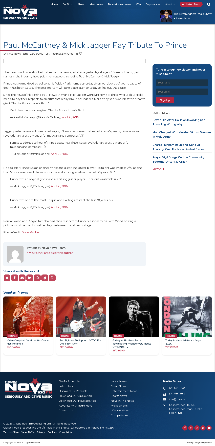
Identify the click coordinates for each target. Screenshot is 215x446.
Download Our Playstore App (77, 400)
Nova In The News (122, 400)
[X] (7, 277)
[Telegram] (44, 277)
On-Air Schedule (69, 381)
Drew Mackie (30, 232)
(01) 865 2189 (177, 393)
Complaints (65, 432)
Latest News (118, 381)
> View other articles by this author (50, 252)
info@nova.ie (177, 399)
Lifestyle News (120, 410)
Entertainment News (119, 4)
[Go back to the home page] (24, 4)
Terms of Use (11, 432)
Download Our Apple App (75, 395)
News (81, 4)
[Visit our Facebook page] (184, 428)
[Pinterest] (52, 277)
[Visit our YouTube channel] (209, 428)
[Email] (22, 277)
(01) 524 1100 (177, 387)
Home (54, 4)
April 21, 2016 (70, 117)
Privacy (41, 432)
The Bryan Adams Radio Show (193, 13)
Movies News (119, 405)
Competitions (119, 415)
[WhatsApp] (37, 277)
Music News (96, 4)
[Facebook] (14, 277)
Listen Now (191, 4)
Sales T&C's (27, 432)
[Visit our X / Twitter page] (203, 428)
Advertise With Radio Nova (75, 405)
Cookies (52, 432)
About (169, 4)
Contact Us (66, 410)
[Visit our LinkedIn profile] (197, 428)
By (15, 53)
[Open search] (209, 4)
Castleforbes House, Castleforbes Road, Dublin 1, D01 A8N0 (186, 409)
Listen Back (66, 386)
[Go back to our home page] (28, 388)
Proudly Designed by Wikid (199, 442)
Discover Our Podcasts (73, 391)
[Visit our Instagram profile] (191, 428)
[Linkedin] (29, 277)
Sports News (119, 395)
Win (138, 4)
